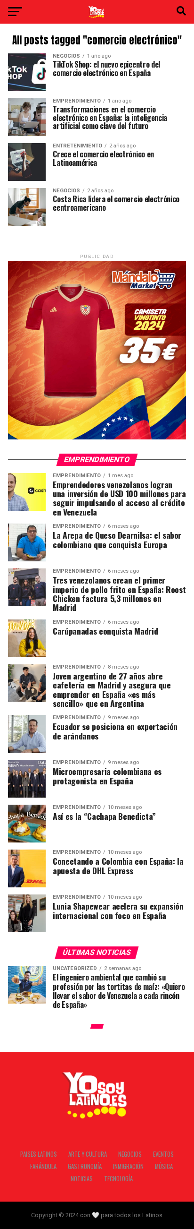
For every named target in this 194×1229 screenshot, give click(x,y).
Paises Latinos (38, 1154)
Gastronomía (85, 1166)
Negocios (130, 1154)
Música (164, 1166)
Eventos (163, 1154)
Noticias (82, 1178)
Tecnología (118, 1178)
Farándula (43, 1166)
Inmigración (128, 1166)
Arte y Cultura (87, 1154)
